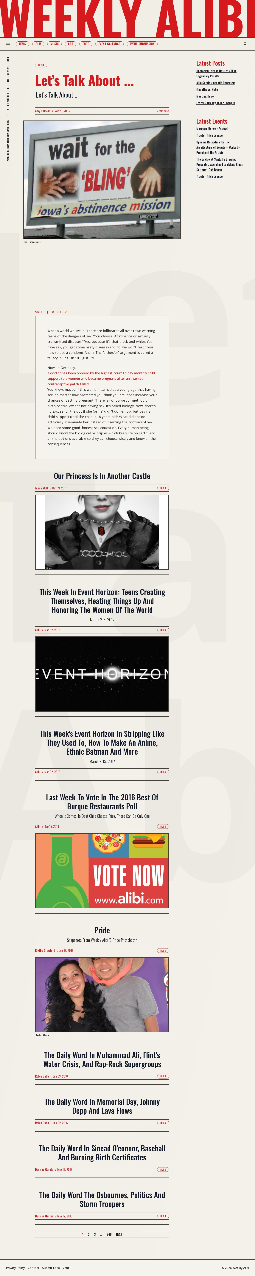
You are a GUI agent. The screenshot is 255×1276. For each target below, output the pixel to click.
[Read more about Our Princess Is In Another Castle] (102, 534)
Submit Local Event (55, 1268)
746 (109, 1234)
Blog (41, 65)
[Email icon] (65, 312)
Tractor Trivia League (209, 135)
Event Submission (142, 44)
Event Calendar (110, 44)
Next (119, 1234)
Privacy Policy (15, 1268)
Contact (33, 1268)
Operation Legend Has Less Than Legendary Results (216, 73)
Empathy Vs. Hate (207, 89)
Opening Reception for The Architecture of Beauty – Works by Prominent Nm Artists (218, 147)
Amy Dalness (42, 111)
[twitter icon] (53, 312)
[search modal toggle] (245, 44)
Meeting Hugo (205, 96)
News (22, 44)
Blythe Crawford (45, 950)
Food (86, 44)
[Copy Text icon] (59, 312)
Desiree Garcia (44, 1169)
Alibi (37, 630)
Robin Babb (42, 1076)
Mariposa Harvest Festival (212, 128)
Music (54, 44)
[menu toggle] (8, 44)
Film (38, 44)
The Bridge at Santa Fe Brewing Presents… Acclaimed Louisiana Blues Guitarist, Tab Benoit (219, 164)
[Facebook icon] (48, 312)
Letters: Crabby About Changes (215, 103)
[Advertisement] (102, 276)
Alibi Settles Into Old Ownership (215, 83)
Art (70, 44)
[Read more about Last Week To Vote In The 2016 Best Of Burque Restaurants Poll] (102, 873)
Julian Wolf (41, 488)
